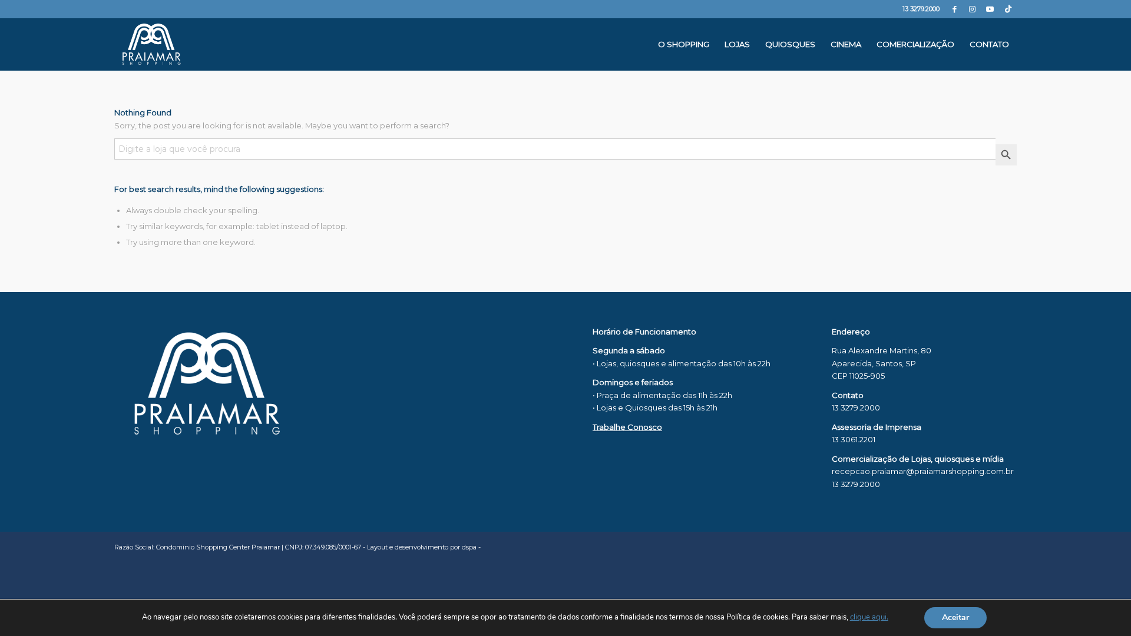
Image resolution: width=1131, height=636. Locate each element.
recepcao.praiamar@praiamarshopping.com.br (923, 471)
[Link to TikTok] (1008, 9)
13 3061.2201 (853, 439)
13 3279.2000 (921, 9)
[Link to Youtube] (989, 9)
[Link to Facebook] (954, 9)
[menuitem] (683, 44)
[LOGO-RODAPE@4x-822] (151, 44)
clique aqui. (869, 617)
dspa (469, 547)
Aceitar (955, 617)
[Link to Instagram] (972, 9)
